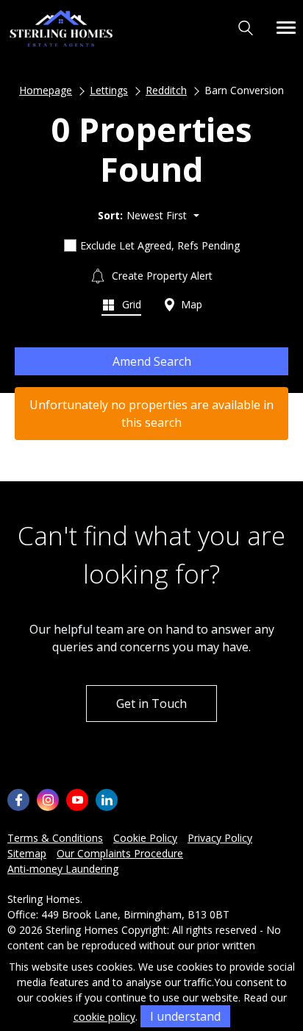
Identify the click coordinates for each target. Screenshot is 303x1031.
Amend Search (152, 361)
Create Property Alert (161, 276)
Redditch (166, 90)
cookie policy (104, 1017)
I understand (185, 1016)
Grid (130, 304)
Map (190, 304)
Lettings (109, 90)
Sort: (110, 215)
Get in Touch (151, 703)
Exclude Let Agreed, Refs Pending (160, 245)
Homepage (45, 90)
